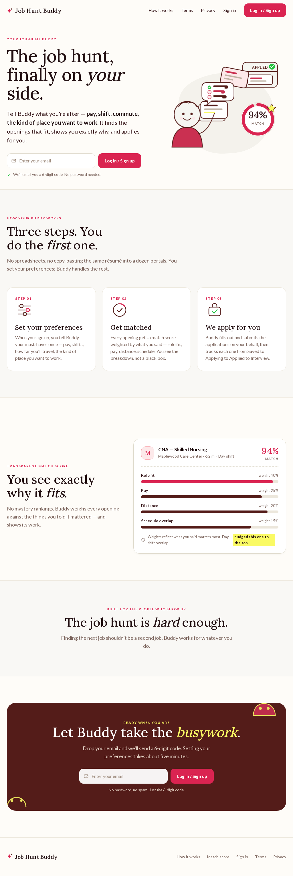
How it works (161, 10)
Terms (187, 10)
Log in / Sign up (265, 10)
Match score (218, 856)
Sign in (229, 10)
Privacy (208, 10)
